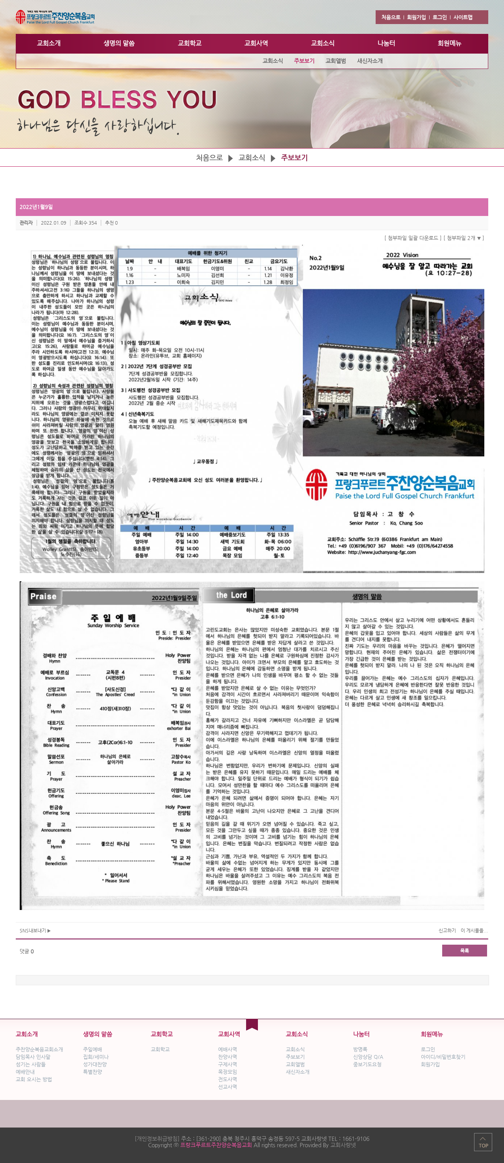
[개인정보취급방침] (157, 1138)
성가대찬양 (95, 1064)
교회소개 (27, 1034)
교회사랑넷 (343, 1145)
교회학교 (162, 1034)
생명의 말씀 (97, 1034)
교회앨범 (295, 1064)
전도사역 (227, 1079)
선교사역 (227, 1087)
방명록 (360, 1049)
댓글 (27, 951)
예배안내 (25, 1072)
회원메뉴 (432, 1034)
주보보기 (295, 1057)
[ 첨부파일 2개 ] (463, 238)
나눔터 (361, 1034)
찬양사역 (227, 1057)
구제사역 (227, 1064)
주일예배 (92, 1049)
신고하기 (447, 930)
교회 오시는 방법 (34, 1079)
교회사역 (229, 1034)
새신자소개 (297, 1072)
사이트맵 (463, 17)
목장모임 (227, 1072)
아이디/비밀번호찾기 (443, 1057)
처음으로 (391, 17)
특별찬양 (92, 1072)
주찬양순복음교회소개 (39, 1049)
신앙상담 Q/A (368, 1057)
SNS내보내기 (33, 930)
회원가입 (416, 17)
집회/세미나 (96, 1057)
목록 (464, 950)
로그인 (440, 17)
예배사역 (227, 1049)
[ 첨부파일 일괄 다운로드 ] (413, 238)
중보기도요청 (367, 1064)
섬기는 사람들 (31, 1064)
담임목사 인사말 (33, 1057)
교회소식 (252, 157)
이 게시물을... (474, 930)
